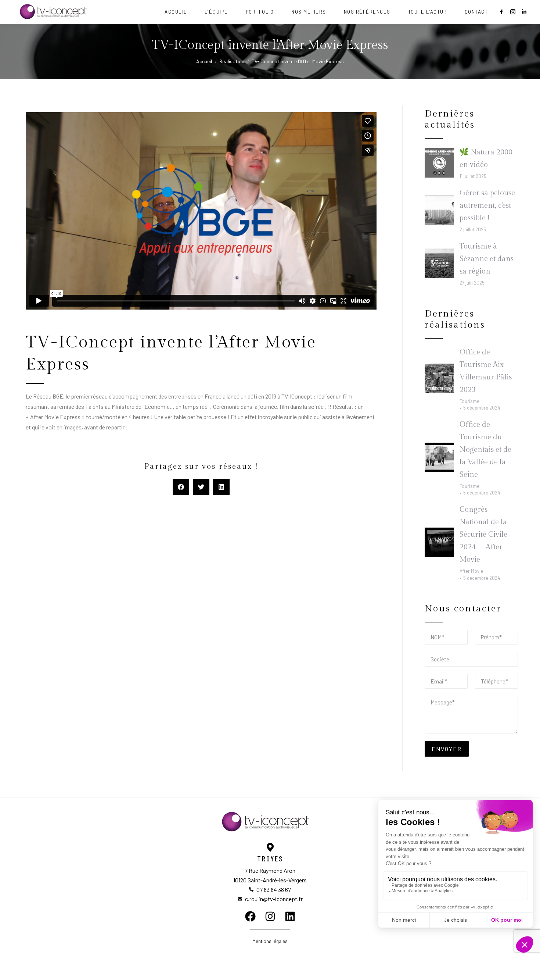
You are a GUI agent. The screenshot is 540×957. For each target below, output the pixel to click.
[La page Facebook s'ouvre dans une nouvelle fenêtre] (501, 12)
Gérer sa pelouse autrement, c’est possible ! (487, 205)
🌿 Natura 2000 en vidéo (486, 158)
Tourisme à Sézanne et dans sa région (487, 259)
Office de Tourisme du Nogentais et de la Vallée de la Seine (485, 449)
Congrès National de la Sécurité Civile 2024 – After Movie (483, 534)
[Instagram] (270, 916)
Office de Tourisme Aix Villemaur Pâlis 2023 (486, 371)
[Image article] (439, 163)
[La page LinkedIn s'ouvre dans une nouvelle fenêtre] (524, 12)
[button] (181, 487)
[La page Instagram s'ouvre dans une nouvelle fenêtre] (513, 12)
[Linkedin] (290, 916)
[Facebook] (250, 916)
